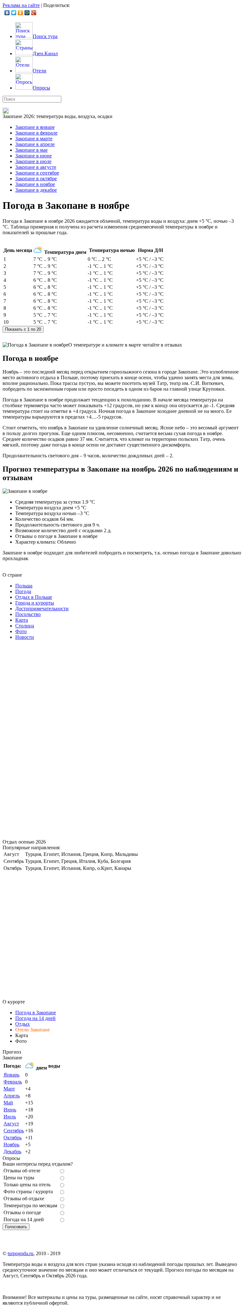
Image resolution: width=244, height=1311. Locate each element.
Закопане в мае (31, 150)
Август (11, 1123)
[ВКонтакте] (7, 13)
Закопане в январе (35, 127)
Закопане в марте (33, 138)
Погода (23, 591)
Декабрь (12, 1151)
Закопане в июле (33, 161)
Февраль (12, 1081)
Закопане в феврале (36, 133)
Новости (24, 637)
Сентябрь (13, 1130)
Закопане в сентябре (37, 172)
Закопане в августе (35, 167)
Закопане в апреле (35, 144)
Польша (23, 585)
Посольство (28, 614)
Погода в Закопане (35, 1012)
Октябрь (12, 1137)
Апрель (11, 1095)
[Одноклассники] (20, 13)
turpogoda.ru (20, 1253)
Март (9, 1088)
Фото (21, 631)
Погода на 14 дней (35, 1018)
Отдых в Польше (33, 597)
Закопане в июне (33, 155)
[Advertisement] (50, 740)
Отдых (22, 1024)
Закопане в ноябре (35, 184)
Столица (24, 625)
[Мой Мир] (27, 13)
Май (8, 1102)
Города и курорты (34, 603)
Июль (9, 1116)
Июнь (9, 1109)
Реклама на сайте (21, 5)
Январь (11, 1074)
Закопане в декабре (36, 190)
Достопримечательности (42, 608)
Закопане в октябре (36, 178)
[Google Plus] (33, 13)
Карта (21, 620)
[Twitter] (13, 13)
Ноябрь (11, 1144)
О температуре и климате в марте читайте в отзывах (125, 345)
